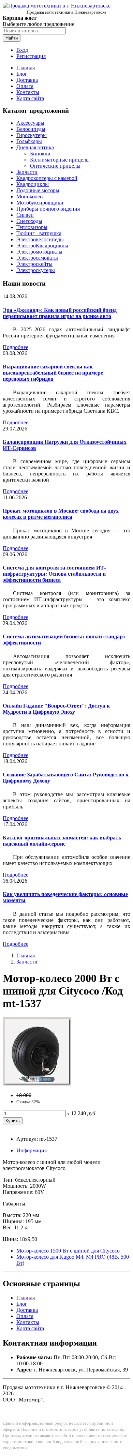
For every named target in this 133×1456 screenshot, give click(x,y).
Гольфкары (29, 141)
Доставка (27, 80)
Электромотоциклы (39, 252)
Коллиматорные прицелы (60, 160)
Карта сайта (30, 98)
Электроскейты (34, 264)
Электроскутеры (35, 270)
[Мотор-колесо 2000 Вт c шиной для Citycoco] (37, 1084)
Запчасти (27, 172)
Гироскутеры (31, 135)
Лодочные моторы (37, 190)
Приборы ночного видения (48, 209)
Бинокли (40, 153)
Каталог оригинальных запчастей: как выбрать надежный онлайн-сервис (62, 841)
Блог (21, 74)
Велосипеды (30, 129)
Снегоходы (29, 221)
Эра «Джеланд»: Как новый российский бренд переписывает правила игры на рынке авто (60, 313)
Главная (25, 68)
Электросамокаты (37, 258)
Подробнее (15, 347)
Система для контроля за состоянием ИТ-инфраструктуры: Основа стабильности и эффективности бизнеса (54, 574)
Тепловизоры (31, 227)
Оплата (24, 86)
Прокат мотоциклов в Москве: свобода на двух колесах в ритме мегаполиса (61, 514)
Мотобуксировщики (39, 203)
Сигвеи (25, 215)
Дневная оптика (35, 147)
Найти (11, 38)
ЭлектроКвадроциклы (42, 245)
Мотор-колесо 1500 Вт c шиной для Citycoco (68, 1251)
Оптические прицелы (55, 166)
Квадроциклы (32, 184)
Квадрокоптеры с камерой (46, 178)
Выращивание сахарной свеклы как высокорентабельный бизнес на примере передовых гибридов (53, 373)
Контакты (27, 92)
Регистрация (31, 56)
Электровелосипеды (40, 239)
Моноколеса (30, 196)
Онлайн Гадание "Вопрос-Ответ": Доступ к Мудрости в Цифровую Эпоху (56, 709)
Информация (31, 1150)
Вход (22, 50)
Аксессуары (30, 123)
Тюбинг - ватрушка (38, 233)
